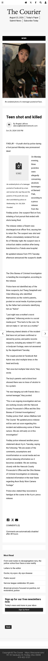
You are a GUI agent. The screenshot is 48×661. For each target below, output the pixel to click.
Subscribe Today (31, 21)
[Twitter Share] (12, 520)
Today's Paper (32, 17)
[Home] (25, 2)
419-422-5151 (24, 657)
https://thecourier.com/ (34, 652)
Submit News (15, 21)
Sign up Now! (24, 610)
